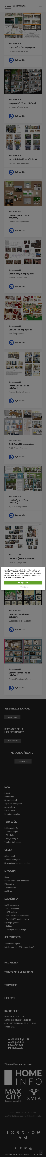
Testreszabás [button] (23, 587)
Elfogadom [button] (23, 582)
